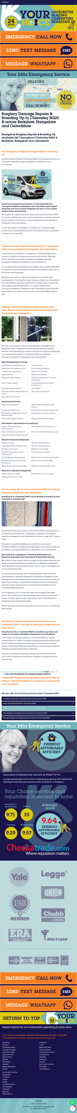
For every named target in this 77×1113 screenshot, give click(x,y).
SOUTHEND (43, 1066)
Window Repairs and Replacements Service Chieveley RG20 (38, 718)
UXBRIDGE (6, 1089)
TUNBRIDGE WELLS (8, 1084)
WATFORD (5, 1091)
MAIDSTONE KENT (45, 1047)
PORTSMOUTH (44, 1054)
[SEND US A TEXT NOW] (38, 50)
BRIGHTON (6, 1042)
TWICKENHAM (7, 1087)
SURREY (5, 1079)
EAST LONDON (7, 1057)
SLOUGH (42, 1062)
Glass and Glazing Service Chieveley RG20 (38, 703)
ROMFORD (42, 1059)
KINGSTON (43, 1042)
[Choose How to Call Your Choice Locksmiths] (38, 37)
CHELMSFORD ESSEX (9, 1050)
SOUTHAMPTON (44, 1069)
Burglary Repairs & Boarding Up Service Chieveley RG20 (38, 708)
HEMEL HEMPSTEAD (9, 1066)
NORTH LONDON (45, 1050)
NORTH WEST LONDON (46, 1052)
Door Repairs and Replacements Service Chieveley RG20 (38, 713)
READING (42, 1057)
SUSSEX (4, 1082)
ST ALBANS (5, 1077)
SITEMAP (38, 1101)
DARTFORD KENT (8, 1054)
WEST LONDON (7, 1094)
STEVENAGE (6, 1074)
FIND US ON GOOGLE (38, 1104)
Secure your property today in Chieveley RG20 (22, 672)
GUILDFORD (6, 1062)
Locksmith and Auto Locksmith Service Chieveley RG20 (38, 699)
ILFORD (4, 1069)
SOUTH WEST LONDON (9, 1072)
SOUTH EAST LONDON (46, 1064)
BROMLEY (5, 1045)
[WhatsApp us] (72, 1102)
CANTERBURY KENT (8, 1047)
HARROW (5, 1064)
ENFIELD (5, 1059)
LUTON (41, 1045)
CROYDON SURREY (8, 1052)
